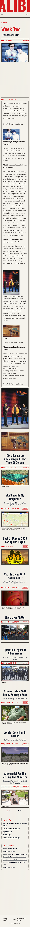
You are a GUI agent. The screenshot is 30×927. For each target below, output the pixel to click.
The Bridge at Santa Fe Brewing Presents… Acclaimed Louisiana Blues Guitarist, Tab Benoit (15, 862)
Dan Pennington (5, 509)
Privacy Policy (5, 920)
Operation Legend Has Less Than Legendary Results (15, 824)
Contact (13, 920)
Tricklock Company (10, 34)
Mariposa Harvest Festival (10, 849)
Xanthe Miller (5, 467)
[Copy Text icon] (12, 99)
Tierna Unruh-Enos (6, 787)
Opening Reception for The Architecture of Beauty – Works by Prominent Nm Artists (15, 856)
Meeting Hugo (7, 835)
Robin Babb (4, 663)
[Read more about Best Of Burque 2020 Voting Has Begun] (15, 558)
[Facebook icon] (6, 99)
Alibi (2, 40)
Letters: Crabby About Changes (11, 838)
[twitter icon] (9, 99)
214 (18, 811)
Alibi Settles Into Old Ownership (11, 829)
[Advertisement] (15, 80)
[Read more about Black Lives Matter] (15, 633)
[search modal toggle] (27, 14)
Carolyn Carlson (5, 703)
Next (21, 811)
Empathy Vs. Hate (7, 832)
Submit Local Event (21, 920)
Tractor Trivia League (9, 851)
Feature (5, 23)
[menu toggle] (2, 15)
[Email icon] (15, 99)
